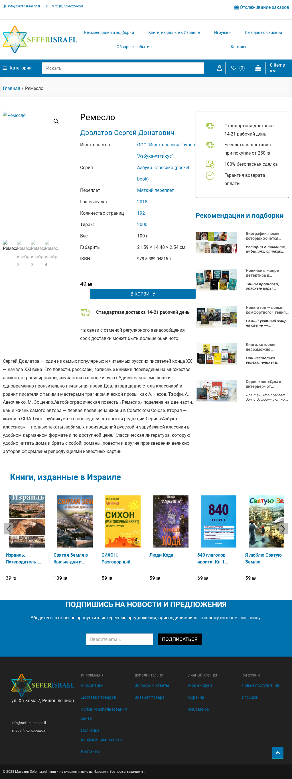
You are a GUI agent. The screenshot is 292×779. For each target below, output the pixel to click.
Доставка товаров (98, 697)
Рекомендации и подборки (109, 32)
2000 (142, 224)
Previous (8, 528)
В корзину (143, 294)
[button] (56, 121)
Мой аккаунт (200, 685)
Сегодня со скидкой (263, 32)
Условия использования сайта (104, 714)
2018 (142, 201)
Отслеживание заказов (264, 7)
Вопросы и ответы (152, 685)
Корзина (196, 697)
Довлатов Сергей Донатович (127, 133)
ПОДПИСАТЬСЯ (180, 639)
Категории (21, 68)
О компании (92, 685)
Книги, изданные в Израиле (174, 32)
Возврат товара (150, 697)
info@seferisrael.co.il (24, 6)
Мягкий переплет (155, 190)
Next (283, 528)
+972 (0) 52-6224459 (66, 6)
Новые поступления (260, 685)
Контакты (240, 46)
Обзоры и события (134, 46)
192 (141, 213)
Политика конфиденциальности (101, 735)
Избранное (198, 709)
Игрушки (222, 32)
